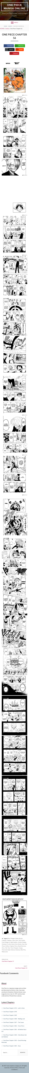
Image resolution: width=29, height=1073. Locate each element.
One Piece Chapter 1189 (10, 1015)
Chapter (4, 940)
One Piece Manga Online (14, 6)
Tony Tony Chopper (12, 948)
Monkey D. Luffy (6, 944)
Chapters (9, 940)
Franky (23, 940)
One (23, 944)
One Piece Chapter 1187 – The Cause (13, 1022)
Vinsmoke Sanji (6, 950)
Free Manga (5, 942)
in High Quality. (13, 942)
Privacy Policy (14, 1067)
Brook (20, 938)
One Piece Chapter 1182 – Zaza (12, 1046)
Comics (7, 28)
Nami (13, 944)
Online (7, 946)
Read (19, 946)
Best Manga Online (13, 938)
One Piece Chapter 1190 (10, 1011)
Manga (24, 942)
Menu (16, 22)
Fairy (13, 940)
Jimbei (20, 942)
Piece (15, 946)
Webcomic (5, 951)
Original (11, 946)
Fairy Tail (18, 940)
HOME (2, 28)
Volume (13, 950)
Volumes (17, 950)
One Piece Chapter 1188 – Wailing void (14, 1018)
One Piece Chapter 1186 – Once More (13, 1026)
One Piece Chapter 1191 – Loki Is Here (14, 1008)
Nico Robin (18, 944)
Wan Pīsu (23, 950)
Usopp (20, 948)
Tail (6, 948)
